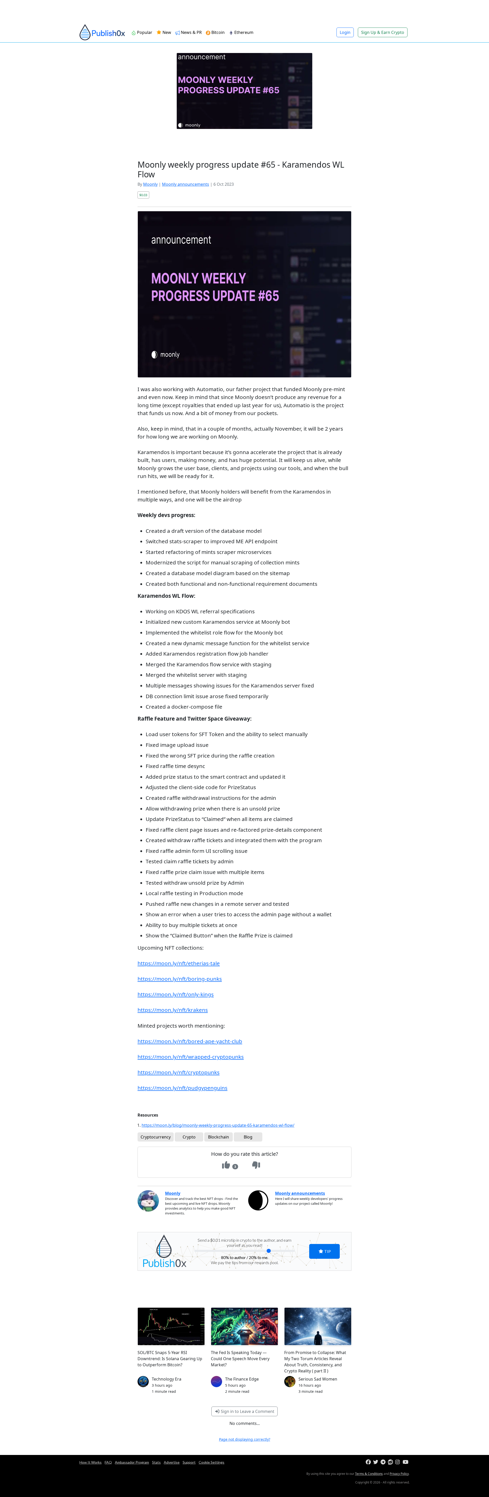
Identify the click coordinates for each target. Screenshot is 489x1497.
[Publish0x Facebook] (369, 1462)
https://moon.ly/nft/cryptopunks (179, 1072)
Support (189, 1462)
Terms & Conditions (369, 1474)
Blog (248, 1137)
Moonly (150, 184)
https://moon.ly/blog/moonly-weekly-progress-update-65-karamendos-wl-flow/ (218, 1125)
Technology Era (166, 1379)
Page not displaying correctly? (244, 1439)
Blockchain (218, 1137)
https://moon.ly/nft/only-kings (176, 994)
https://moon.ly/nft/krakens (173, 1009)
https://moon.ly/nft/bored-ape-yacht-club (190, 1041)
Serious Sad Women (317, 1379)
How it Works (90, 1462)
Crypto (189, 1137)
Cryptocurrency (156, 1137)
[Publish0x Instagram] (398, 1462)
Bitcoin (218, 32)
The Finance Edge (242, 1379)
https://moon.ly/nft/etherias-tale (179, 963)
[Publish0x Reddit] (391, 1462)
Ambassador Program (132, 1462)
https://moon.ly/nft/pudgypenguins (182, 1087)
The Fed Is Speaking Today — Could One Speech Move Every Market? (240, 1359)
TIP (327, 1251)
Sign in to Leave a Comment (247, 1411)
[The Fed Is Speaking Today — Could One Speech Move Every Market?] (244, 1326)
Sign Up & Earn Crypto (382, 32)
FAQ (108, 1462)
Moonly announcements (185, 184)
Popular (144, 32)
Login (345, 32)
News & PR (191, 32)
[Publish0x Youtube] (406, 1462)
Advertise (172, 1462)
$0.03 (143, 195)
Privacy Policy (399, 1474)
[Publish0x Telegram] (383, 1462)
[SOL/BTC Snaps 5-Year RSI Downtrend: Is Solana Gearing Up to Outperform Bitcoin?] (171, 1326)
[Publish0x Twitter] (376, 1462)
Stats (156, 1462)
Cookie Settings (211, 1462)
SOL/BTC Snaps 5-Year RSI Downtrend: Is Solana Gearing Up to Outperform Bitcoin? (170, 1359)
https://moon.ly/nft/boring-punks (180, 978)
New (166, 32)
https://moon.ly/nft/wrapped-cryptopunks (191, 1056)
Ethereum (243, 32)
